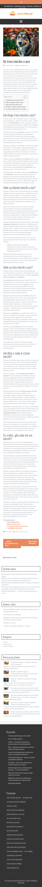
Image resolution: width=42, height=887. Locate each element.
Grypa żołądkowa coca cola (11, 543)
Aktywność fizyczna (13, 524)
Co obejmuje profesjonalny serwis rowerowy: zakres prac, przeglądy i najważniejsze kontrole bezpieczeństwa (22, 7)
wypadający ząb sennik (14, 855)
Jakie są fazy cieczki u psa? (14, 104)
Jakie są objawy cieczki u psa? (14, 102)
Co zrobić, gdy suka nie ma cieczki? (16, 109)
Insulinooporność (13, 522)
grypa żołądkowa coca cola (15, 814)
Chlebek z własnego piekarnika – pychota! (17, 626)
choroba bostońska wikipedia (16, 802)
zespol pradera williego (14, 864)
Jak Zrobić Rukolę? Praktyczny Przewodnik (24, 695)
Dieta (5, 642)
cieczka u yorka (12, 806)
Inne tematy (8, 531)
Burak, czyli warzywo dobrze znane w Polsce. (25, 712)
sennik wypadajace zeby (15, 851)
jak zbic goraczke (12, 831)
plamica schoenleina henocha (16, 843)
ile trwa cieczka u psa (21, 531)
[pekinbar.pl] (21, 13)
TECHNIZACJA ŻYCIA (14, 528)
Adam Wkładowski (22, 65)
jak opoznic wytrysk (13, 822)
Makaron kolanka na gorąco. (20, 671)
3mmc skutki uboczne (14, 798)
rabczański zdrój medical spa (16, 847)
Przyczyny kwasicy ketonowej (17, 526)
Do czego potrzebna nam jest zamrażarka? (25, 688)
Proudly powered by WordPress (15, 881)
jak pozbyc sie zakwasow (15, 826)
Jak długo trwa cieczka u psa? (14, 100)
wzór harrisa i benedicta (14, 859)
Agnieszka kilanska (14, 783)
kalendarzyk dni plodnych (15, 835)
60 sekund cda (27, 798)
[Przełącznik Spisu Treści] (24, 97)
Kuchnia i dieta (8, 646)
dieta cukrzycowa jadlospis (15, 810)
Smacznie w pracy (9, 623)
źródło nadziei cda (13, 868)
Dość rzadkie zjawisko (15, 739)
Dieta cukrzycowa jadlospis (12, 614)
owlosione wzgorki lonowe (15, 839)
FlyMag (33, 881)
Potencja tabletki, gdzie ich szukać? (19, 736)
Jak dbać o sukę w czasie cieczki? (16, 107)
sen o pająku (28, 851)
